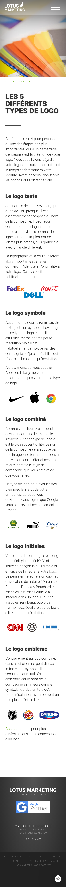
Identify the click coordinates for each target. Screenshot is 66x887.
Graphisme (56, 857)
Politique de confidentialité (44, 861)
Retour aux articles (18, 81)
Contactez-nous (17, 729)
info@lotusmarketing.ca (33, 794)
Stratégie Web (36, 857)
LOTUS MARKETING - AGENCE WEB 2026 (33, 865)
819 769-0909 (33, 838)
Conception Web (12, 857)
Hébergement (14, 861)
